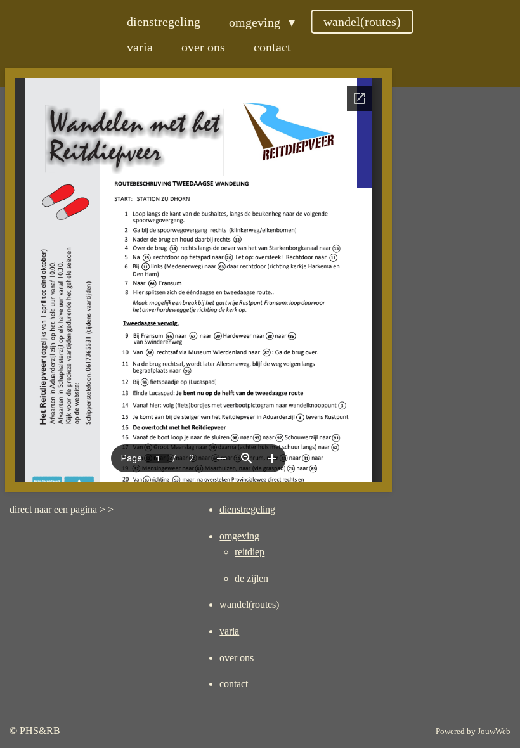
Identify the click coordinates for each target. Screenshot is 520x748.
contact (233, 683)
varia (229, 631)
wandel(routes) (249, 604)
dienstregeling (247, 509)
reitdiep (249, 551)
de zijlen (251, 578)
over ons (236, 657)
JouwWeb (494, 731)
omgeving (239, 536)
